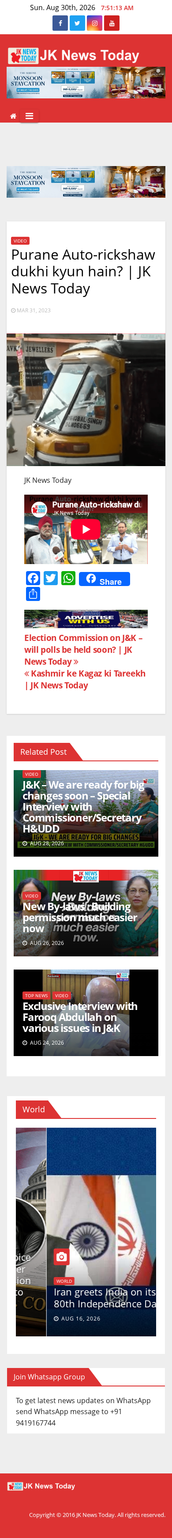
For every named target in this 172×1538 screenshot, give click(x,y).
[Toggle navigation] (29, 116)
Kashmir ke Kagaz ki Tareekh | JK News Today (85, 679)
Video (20, 241)
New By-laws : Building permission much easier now (79, 917)
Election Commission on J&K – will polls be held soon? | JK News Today (83, 649)
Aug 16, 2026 (50, 1318)
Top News (36, 995)
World (33, 1281)
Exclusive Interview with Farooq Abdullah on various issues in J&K (80, 1017)
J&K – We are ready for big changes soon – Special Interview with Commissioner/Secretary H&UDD (83, 806)
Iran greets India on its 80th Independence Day (77, 1297)
